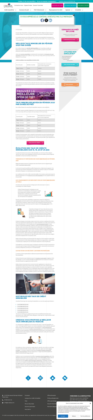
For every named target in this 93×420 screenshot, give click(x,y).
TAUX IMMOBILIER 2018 (22, 308)
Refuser (74, 416)
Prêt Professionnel (39, 10)
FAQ (26, 401)
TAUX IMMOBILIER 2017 (22, 310)
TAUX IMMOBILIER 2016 (22, 312)
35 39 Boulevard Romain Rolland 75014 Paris (12, 396)
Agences (67, 10)
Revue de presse (29, 403)
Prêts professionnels (52, 398)
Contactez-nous (18, 5)
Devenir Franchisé (38, 5)
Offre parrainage (51, 401)
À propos (27, 395)
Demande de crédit (57, 5)
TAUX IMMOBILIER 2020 (22, 304)
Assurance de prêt (24, 10)
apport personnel (48, 229)
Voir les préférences (85, 416)
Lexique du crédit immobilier (32, 398)
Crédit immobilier (9, 10)
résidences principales (41, 258)
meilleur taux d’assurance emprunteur (33, 360)
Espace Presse (28, 5)
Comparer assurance (70, 5)
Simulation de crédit (34, 142)
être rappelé (69, 84)
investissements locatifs (42, 224)
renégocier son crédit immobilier (35, 175)
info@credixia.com (9, 402)
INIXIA (44, 357)
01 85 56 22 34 (8, 400)
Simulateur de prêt (83, 5)
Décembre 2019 (45, 204)
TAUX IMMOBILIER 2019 (22, 306)
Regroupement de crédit (55, 10)
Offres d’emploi (51, 395)
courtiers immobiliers (25, 54)
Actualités (78, 10)
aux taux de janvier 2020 (24, 165)
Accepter (63, 416)
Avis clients (28, 409)
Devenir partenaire (30, 406)
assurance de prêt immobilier (42, 356)
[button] (90, 403)
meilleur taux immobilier (35, 329)
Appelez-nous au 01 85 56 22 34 (67, 1)
